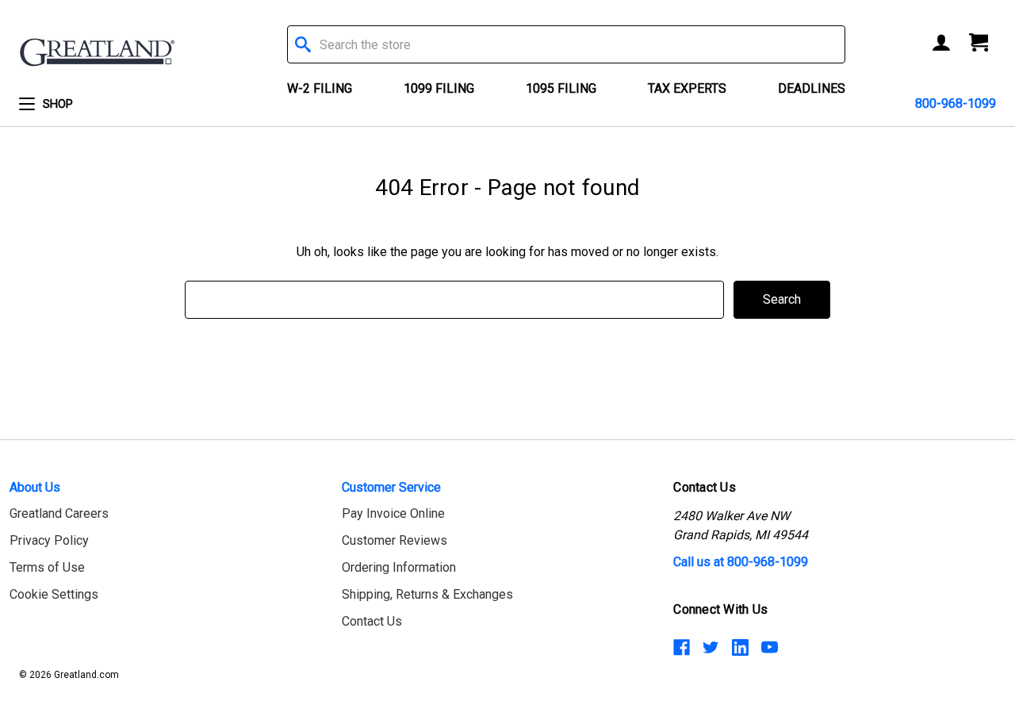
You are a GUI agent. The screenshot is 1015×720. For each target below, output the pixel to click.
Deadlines (811, 88)
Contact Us (372, 621)
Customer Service (391, 487)
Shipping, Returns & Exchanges (427, 594)
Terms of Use (47, 567)
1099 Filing (439, 88)
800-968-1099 (955, 103)
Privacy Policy (49, 540)
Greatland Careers (59, 513)
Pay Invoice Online (393, 513)
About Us (35, 487)
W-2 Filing (319, 88)
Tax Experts (687, 88)
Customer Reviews (394, 540)
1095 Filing (561, 88)
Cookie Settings (54, 594)
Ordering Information (399, 567)
